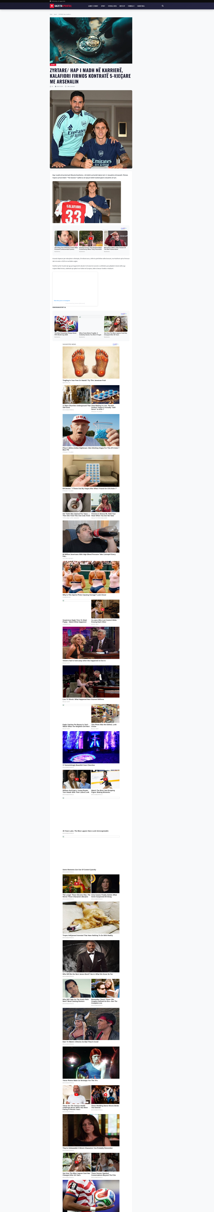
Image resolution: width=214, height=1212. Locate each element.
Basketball (141, 6)
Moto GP (122, 6)
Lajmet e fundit (93, 6)
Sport (103, 6)
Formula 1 (131, 6)
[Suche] (162, 6)
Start (51, 14)
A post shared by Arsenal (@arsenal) (75, 303)
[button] (91, 40)
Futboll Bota (112, 6)
